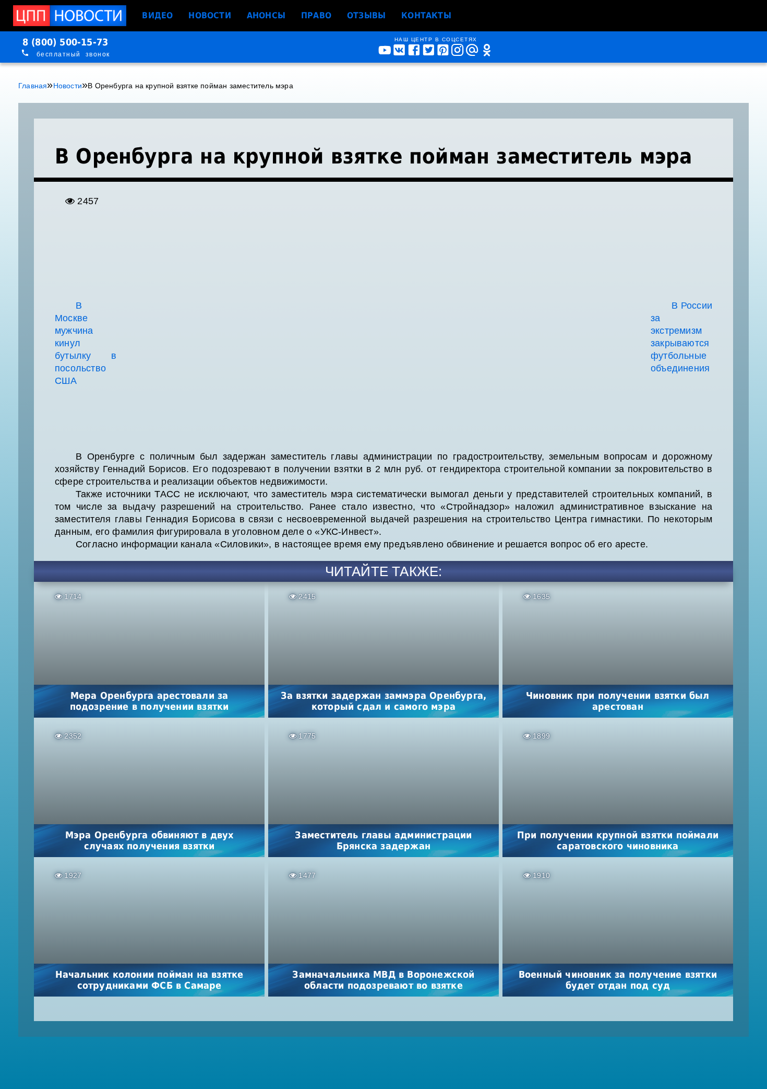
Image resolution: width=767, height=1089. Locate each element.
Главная (32, 85)
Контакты (426, 15)
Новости (209, 15)
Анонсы (266, 15)
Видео (157, 15)
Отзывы (366, 15)
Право (316, 15)
